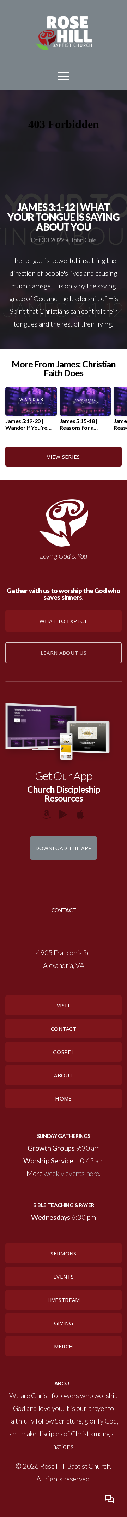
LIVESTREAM (63, 1299)
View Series (63, 456)
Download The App (63, 848)
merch (63, 1346)
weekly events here (71, 1173)
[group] (31, 411)
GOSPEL (63, 1051)
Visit (64, 1005)
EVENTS (63, 1276)
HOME (63, 1098)
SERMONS (63, 1253)
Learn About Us (63, 652)
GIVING (63, 1323)
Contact (63, 1028)
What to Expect (63, 621)
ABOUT (63, 1075)
